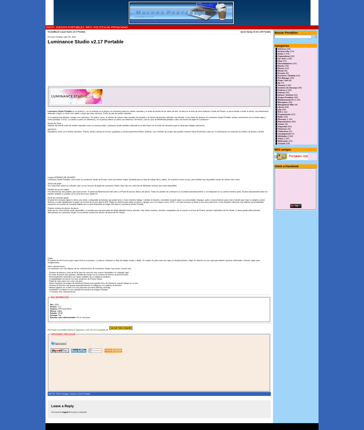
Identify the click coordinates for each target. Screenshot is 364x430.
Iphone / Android (285, 95)
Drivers (281, 68)
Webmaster (283, 141)
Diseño (281, 66)
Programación (284, 114)
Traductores (283, 131)
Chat (280, 61)
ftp (279, 83)
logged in (66, 412)
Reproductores (284, 122)
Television (282, 129)
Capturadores (284, 56)
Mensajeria (283, 102)
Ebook (281, 71)
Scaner (281, 124)
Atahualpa (192, 428)
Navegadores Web (286, 105)
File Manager (283, 78)
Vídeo (280, 139)
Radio (280, 117)
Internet (281, 93)
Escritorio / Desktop (286, 76)
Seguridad (282, 126)
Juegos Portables (285, 97)
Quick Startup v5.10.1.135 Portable (256, 32)
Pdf (279, 112)
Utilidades (282, 136)
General (281, 85)
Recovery (282, 119)
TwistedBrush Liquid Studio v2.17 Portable (66, 32)
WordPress (182, 428)
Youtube (281, 143)
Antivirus (282, 49)
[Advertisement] (133, 65)
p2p (279, 109)
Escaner (281, 73)
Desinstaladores (285, 63)
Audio (280, 54)
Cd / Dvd (282, 59)
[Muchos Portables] (182, 12)
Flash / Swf (283, 80)
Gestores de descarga (287, 88)
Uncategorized (284, 134)
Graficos (73, 394)
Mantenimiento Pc (286, 100)
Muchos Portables (181, 426)
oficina (281, 107)
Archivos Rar (283, 51)
